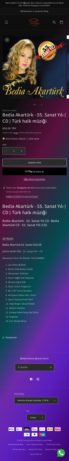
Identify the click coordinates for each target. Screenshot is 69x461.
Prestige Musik (29, 440)
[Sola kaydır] (27, 104)
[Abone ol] (50, 367)
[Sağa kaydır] (41, 104)
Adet (4, 144)
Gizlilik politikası (53, 444)
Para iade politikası (35, 444)
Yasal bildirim (36, 454)
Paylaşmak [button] (11, 337)
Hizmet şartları (19, 449)
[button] (6, 22)
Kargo (15, 133)
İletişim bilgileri (52, 449)
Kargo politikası (35, 449)
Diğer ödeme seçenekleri (34, 179)
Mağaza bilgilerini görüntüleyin (22, 196)
